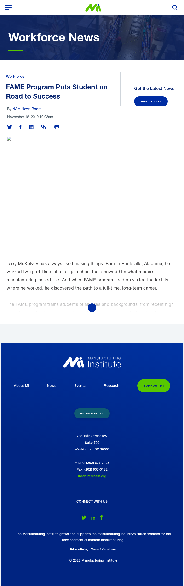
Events (80, 386)
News (51, 386)
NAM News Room (26, 109)
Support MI (154, 385)
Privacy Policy (79, 549)
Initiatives (89, 413)
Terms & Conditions (103, 549)
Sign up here (151, 101)
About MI (21, 386)
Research (111, 386)
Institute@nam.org (92, 476)
